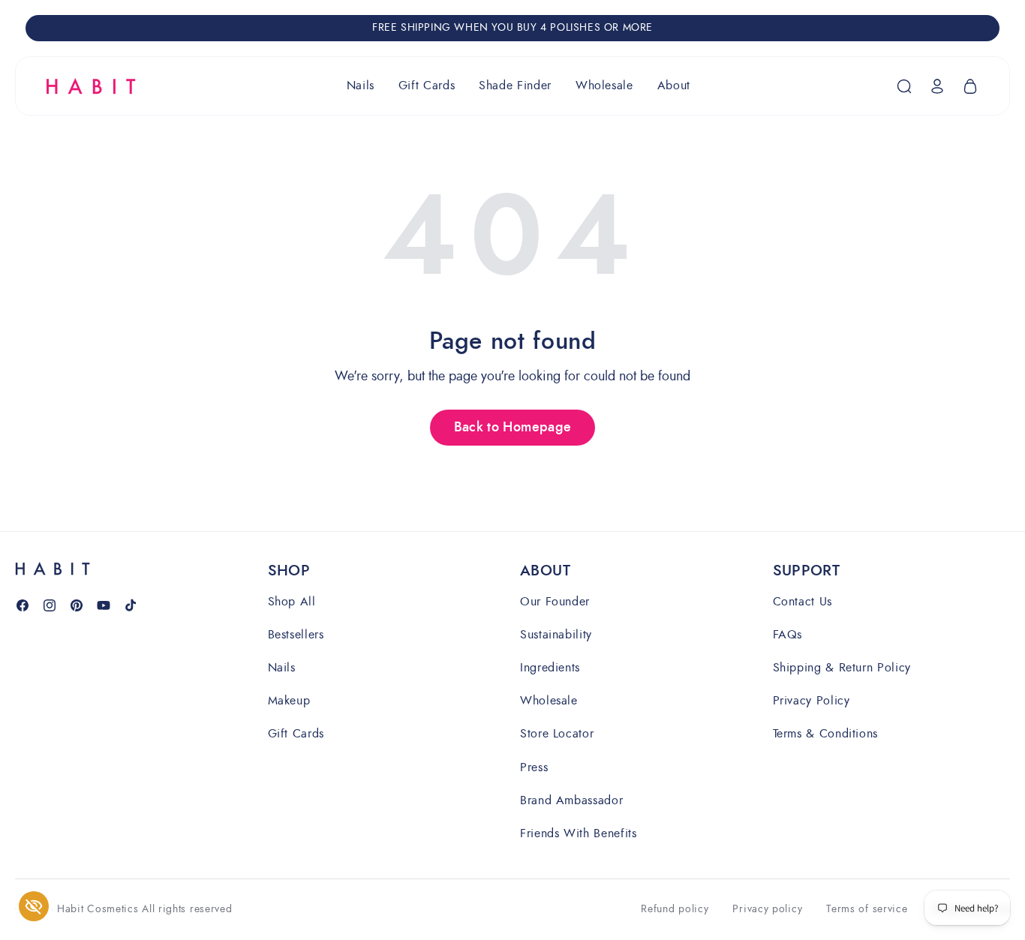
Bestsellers (296, 634)
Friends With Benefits (578, 833)
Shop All (292, 602)
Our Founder (555, 602)
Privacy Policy (811, 700)
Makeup (289, 700)
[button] (360, 86)
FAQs (788, 634)
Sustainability (556, 634)
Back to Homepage (513, 427)
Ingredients (550, 667)
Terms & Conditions (826, 733)
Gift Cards (296, 733)
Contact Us (802, 602)
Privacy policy (767, 909)
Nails (282, 667)
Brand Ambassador (571, 800)
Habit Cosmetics (98, 909)
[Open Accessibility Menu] (34, 906)
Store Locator (557, 733)
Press (534, 767)
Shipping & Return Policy (842, 667)
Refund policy (674, 909)
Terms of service (866, 909)
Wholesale (549, 700)
